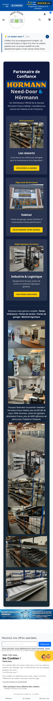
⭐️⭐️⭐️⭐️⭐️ (43, 3)
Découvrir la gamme (26, 168)
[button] (40, 20)
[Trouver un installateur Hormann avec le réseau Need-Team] (26, 614)
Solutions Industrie (26, 294)
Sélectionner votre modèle (26, 230)
